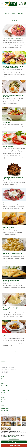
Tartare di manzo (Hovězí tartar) (13, 39)
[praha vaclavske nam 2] (8, 419)
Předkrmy (17, 17)
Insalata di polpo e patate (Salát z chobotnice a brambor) (13, 66)
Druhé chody (20, 13)
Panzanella (6, 122)
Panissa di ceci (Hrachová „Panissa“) (11, 281)
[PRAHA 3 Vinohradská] (3, 424)
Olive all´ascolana (8, 227)
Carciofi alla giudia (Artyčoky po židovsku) (13, 178)
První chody (14, 20)
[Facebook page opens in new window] (2, 372)
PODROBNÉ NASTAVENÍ (14, 439)
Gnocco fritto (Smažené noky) (12, 253)
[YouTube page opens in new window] (5, 372)
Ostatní (10, 17)
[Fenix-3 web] (19, 419)
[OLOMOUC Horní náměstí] (24, 419)
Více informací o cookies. (11, 436)
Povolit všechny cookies (14, 442)
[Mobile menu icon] (2, 3)
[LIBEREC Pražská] (3, 429)
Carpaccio (6, 203)
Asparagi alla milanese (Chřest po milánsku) (13, 95)
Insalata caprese (8, 146)
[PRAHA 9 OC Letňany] (8, 424)
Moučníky (4, 17)
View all (7, 13)
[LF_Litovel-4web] (14, 419)
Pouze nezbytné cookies (14, 445)
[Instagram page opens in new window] (7, 372)
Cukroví (13, 13)
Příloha (23, 17)
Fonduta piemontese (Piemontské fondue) (13, 308)
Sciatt (4, 335)
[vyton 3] (3, 419)
